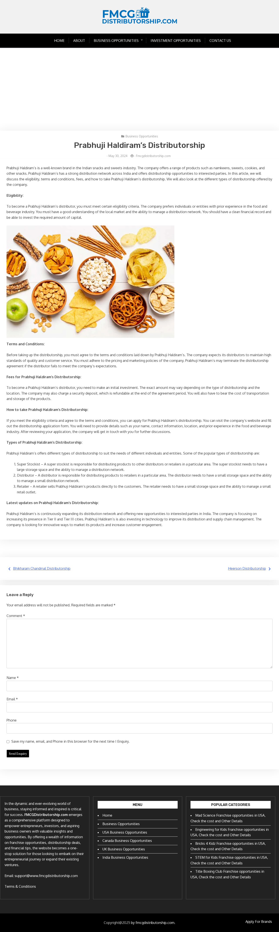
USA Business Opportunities (124, 832)
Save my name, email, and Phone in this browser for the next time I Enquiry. (70, 741)
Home (59, 40)
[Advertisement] (139, 89)
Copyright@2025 (117, 922)
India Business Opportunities (125, 857)
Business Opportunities (116, 40)
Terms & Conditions (20, 886)
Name (13, 677)
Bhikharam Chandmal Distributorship (41, 568)
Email (12, 699)
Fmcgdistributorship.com (153, 156)
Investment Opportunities (176, 40)
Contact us (220, 40)
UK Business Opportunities (123, 849)
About (79, 40)
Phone (12, 720)
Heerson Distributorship (247, 568)
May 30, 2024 (118, 156)
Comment (16, 616)
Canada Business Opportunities (127, 840)
